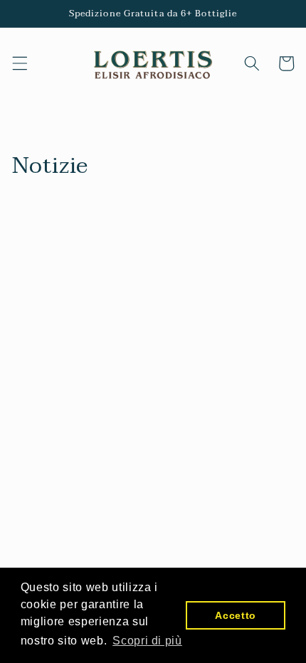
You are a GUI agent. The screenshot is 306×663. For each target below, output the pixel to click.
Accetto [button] (235, 615)
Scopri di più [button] (147, 641)
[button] (19, 63)
